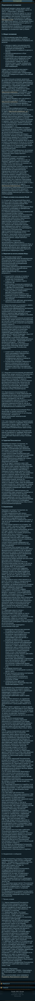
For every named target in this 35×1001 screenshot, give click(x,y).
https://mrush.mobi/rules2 (10, 101)
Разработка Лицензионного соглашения (15, 977)
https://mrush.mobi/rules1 (10, 92)
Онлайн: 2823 (15, 991)
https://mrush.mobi (7, 19)
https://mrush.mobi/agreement (11, 186)
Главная (5, 987)
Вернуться (6, 983)
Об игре (22, 991)
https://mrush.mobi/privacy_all (18, 111)
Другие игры (17, 996)
